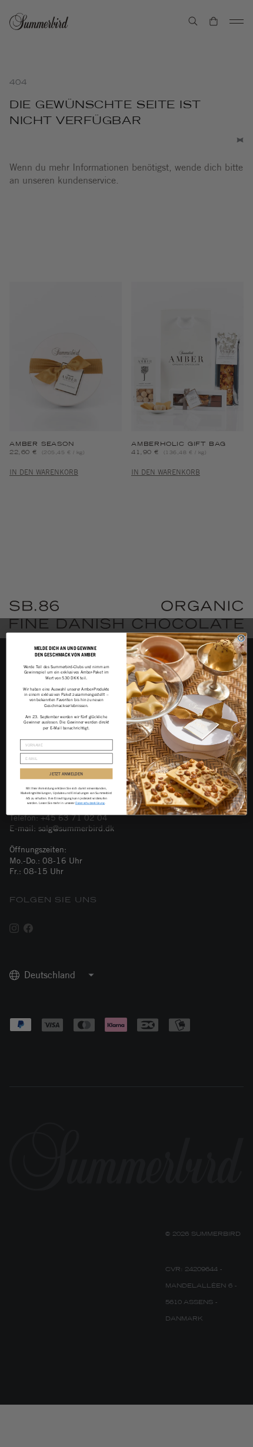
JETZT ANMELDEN (66, 773)
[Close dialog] (241, 638)
